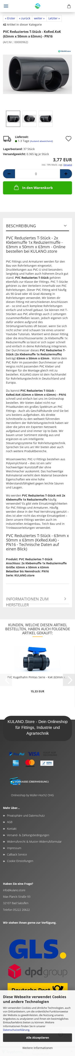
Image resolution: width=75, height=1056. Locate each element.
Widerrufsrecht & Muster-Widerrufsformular (34, 841)
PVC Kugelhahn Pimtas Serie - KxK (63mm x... (37, 677)
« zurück (24, 18)
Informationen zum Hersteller (27, 600)
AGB (9, 822)
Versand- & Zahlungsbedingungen (28, 835)
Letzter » (54, 18)
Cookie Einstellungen (20, 861)
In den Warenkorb (37, 187)
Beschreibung (21, 226)
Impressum (14, 848)
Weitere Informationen (37, 1048)
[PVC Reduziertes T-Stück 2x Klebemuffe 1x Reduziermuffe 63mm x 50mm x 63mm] (37, 74)
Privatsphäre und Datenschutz (26, 815)
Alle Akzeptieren (37, 1037)
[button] (9, 173)
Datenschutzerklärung (16, 1030)
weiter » (39, 18)
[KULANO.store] (37, 6)
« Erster (10, 18)
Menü (6, 6)
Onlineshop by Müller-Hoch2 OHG (32, 795)
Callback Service (17, 854)
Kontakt (12, 829)
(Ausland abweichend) (41, 141)
